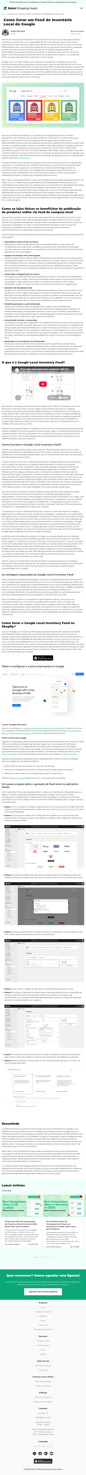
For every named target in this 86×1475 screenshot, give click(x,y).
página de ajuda (70, 754)
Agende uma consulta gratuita (43, 1292)
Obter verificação (9, 754)
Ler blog (7, 1191)
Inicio (43, 1307)
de (43, 1446)
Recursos (43, 1316)
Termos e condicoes (43, 1397)
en (35, 1446)
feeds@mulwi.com (43, 1417)
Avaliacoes (43, 1370)
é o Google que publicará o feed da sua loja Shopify (42, 728)
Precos (43, 1321)
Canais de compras (43, 1312)
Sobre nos (43, 1325)
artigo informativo (22, 158)
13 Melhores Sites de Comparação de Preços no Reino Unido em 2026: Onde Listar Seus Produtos (21, 1224)
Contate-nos (43, 1413)
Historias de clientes (43, 1366)
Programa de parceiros (43, 1329)
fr (39, 1446)
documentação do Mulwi (68, 809)
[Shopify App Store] (43, 658)
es (47, 1446)
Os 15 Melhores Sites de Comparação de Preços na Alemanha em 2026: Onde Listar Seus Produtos (61, 1225)
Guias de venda (43, 1341)
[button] (35, 1257)
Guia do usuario (43, 1345)
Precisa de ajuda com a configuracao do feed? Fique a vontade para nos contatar (43, 2)
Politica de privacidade (43, 1402)
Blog (3, 14)
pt (51, 1446)
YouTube (43, 1354)
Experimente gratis (43, 1381)
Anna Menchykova (12, 1244)
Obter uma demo (43, 1386)
